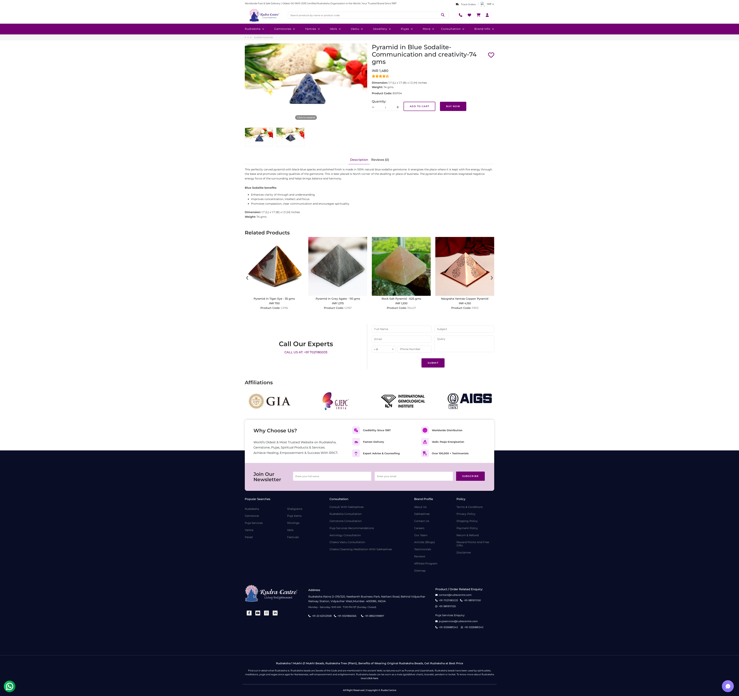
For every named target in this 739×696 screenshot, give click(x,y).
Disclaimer (463, 552)
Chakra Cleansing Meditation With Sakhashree (360, 549)
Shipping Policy (467, 521)
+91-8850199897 (374, 615)
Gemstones (282, 29)
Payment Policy (467, 528)
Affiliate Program (425, 563)
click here (372, 678)
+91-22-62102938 (322, 615)
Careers (419, 528)
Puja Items (294, 516)
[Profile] (487, 15)
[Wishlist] (469, 15)
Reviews (419, 556)
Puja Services (254, 523)
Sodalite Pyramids (263, 37)
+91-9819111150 (472, 600)
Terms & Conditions (469, 507)
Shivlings (293, 523)
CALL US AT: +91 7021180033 (305, 352)
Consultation (451, 29)
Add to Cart (419, 106)
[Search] (443, 15)
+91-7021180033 (448, 600)
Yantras (310, 29)
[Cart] (478, 15)
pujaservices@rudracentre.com (458, 621)
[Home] (264, 15)
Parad (248, 537)
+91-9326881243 (448, 627)
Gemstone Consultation (345, 521)
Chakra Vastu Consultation (347, 542)
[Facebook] (249, 613)
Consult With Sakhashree (346, 507)
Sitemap (420, 570)
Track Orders (468, 4)
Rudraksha (253, 29)
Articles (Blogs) (424, 542)
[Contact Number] (460, 15)
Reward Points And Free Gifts (472, 544)
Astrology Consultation (345, 535)
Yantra (249, 530)
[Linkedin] (275, 613)
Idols (333, 29)
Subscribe (470, 476)
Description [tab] (359, 160)
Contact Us (421, 521)
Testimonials (422, 549)
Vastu (355, 29)
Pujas (405, 29)
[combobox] (384, 349)
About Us (420, 507)
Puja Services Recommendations (351, 528)
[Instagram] (266, 613)
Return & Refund (467, 535)
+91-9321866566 (346, 615)
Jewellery (380, 29)
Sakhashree (422, 514)
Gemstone (252, 516)
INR (489, 4)
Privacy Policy (466, 514)
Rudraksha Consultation (345, 514)
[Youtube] (258, 613)
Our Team (420, 535)
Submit (433, 362)
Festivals (293, 537)
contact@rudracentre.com (455, 594)
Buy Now (453, 106)
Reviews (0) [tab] (380, 160)
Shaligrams (294, 509)
